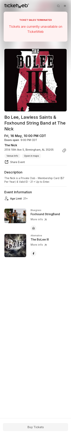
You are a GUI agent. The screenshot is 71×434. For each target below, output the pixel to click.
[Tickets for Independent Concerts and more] (16, 6)
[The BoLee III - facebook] (33, 253)
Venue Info (12, 155)
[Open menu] (65, 6)
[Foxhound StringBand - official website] (33, 228)
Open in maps (31, 155)
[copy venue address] (64, 150)
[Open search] (58, 6)
